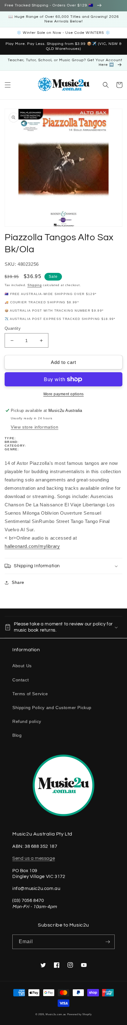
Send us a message (33, 858)
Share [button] (18, 582)
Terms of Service (30, 693)
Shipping (34, 285)
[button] (7, 85)
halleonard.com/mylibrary (32, 546)
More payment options (63, 394)
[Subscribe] (107, 942)
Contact (20, 679)
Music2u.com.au (56, 1014)
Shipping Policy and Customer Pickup (52, 707)
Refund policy (26, 721)
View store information (34, 427)
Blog (17, 735)
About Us (22, 665)
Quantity (13, 328)
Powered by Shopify (79, 1014)
